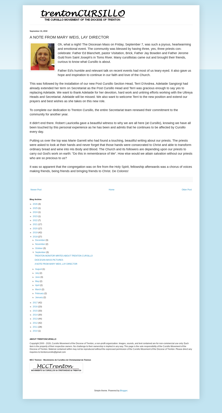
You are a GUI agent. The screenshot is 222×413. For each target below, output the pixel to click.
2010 (35, 331)
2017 (35, 302)
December (40, 240)
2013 (35, 319)
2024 (35, 212)
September (40, 252)
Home (111, 189)
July (37, 273)
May (37, 281)
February (39, 293)
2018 (35, 236)
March (38, 289)
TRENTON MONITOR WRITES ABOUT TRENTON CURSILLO (64, 256)
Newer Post (36, 189)
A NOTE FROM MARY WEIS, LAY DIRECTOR (56, 264)
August (38, 269)
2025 (35, 208)
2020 (35, 228)
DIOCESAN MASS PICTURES (49, 260)
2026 (35, 204)
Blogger (123, 390)
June (37, 277)
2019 (35, 232)
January (39, 297)
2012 (35, 323)
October (39, 248)
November (40, 244)
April (37, 285)
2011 (35, 327)
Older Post (187, 189)
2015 (35, 311)
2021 (35, 224)
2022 (35, 220)
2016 (35, 306)
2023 (35, 216)
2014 (35, 315)
